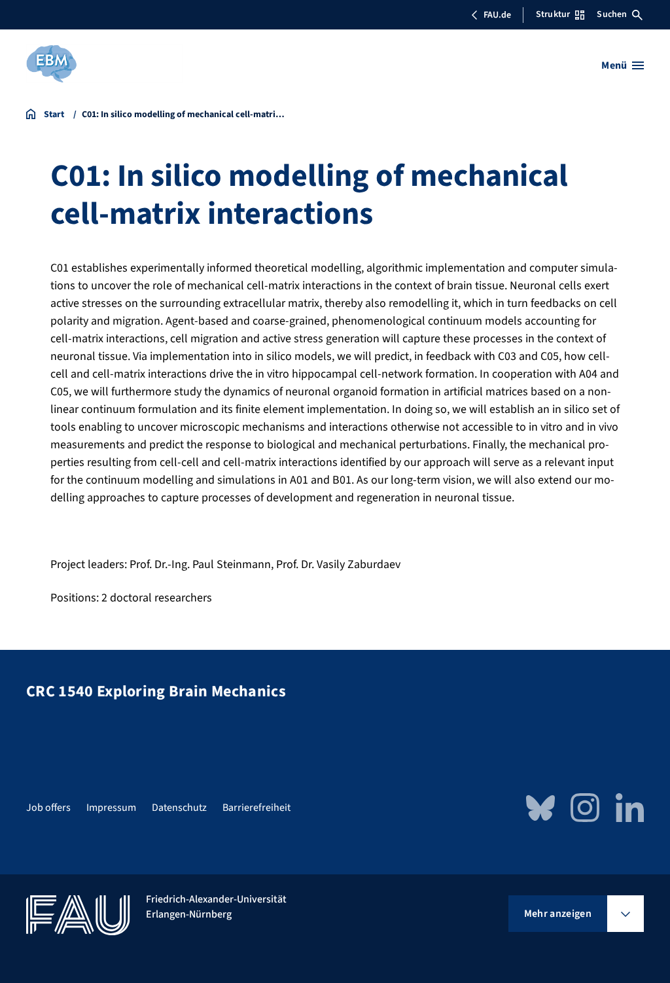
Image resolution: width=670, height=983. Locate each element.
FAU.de (497, 15)
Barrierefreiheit (256, 807)
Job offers (48, 807)
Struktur (553, 14)
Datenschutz (179, 807)
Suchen (612, 14)
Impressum (111, 807)
